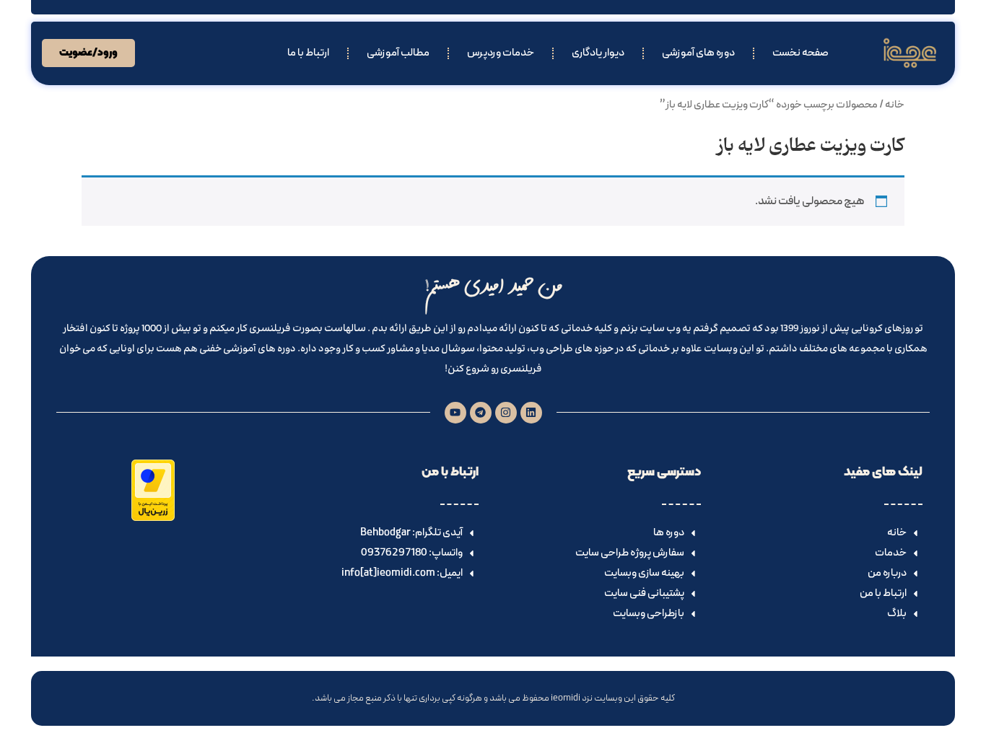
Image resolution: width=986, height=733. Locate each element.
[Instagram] (506, 412)
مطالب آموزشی (398, 53)
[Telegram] (481, 412)
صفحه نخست (800, 53)
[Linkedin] (531, 412)
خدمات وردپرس (500, 53)
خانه (894, 105)
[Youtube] (455, 412)
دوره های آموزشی (698, 53)
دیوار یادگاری (598, 53)
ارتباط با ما (308, 53)
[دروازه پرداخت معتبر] (153, 518)
